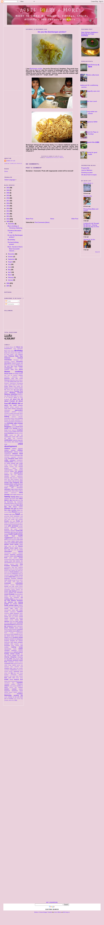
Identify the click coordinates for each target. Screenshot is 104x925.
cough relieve (8, 465)
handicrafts (19, 530)
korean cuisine (15, 562)
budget (10, 431)
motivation (20, 592)
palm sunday (19, 621)
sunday (21, 668)
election (20, 489)
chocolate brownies (9, 455)
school (16, 652)
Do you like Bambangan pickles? (52, 32)
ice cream (20, 549)
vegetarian (20, 684)
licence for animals (14, 568)
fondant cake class (9, 514)
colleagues (12, 460)
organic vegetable (9, 618)
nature (16, 605)
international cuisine (10, 553)
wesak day (13, 687)
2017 (8, 200)
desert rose (13, 471)
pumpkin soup (19, 644)
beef (22, 420)
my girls (20, 599)
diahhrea (6, 474)
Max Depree (16, 380)
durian (6, 481)
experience (13, 492)
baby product (7, 415)
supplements (13, 669)
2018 (8, 198)
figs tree (7, 506)
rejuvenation (7, 649)
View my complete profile (13, 163)
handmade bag (8, 532)
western (20, 687)
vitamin (6, 686)
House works (8, 373)
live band (18, 570)
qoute (12, 645)
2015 (8, 206)
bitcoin (21, 425)
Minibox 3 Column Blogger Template (43, 912)
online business (14, 613)
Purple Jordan (8, 386)
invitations (7, 556)
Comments (10, 304)
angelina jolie (19, 407)
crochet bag (13, 466)
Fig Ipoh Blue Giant (10, 366)
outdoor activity (8, 619)
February (11, 277)
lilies (10, 570)
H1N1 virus (14, 369)
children (7, 448)
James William (57, 912)
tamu (18, 673)
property (6, 640)
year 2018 (20, 697)
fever (19, 500)
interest (20, 551)
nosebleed (12, 611)
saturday (6, 652)
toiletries (6, 676)
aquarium (6, 411)
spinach (16, 663)
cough (21, 463)
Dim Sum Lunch (92, 101)
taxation (6, 674)
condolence (20, 460)
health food (9, 536)
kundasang (14, 565)
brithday (6, 431)
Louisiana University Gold (13, 377)
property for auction (16, 640)
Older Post (74, 218)
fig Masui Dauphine (18, 503)
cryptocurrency (8, 469)
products (6, 639)
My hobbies (11, 381)
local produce (14, 572)
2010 (8, 219)
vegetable (20, 682)
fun (9, 522)
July (9, 264)
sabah (20, 649)
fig (22, 500)
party (11, 623)
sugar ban (15, 668)
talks (15, 673)
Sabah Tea (20, 386)
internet (20, 553)
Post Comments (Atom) (42, 222)
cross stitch (18, 468)
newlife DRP (8, 608)
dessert (20, 471)
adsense (10, 397)
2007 (8, 286)
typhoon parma (19, 681)
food (17, 514)
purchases (7, 645)
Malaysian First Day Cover (13, 378)
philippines (10, 626)
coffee (6, 460)
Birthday (18, 350)
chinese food (17, 453)
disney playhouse (17, 476)
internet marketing (9, 554)
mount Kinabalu (9, 594)
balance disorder (17, 416)
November (11, 254)
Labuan (21, 375)
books (10, 428)
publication (7, 642)
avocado (20, 411)
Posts (9, 301)
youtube (6, 700)
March (10, 275)
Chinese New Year (15, 356)
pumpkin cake (8, 644)
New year (16, 381)
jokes (10, 557)
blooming (13, 426)
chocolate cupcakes (10, 457)
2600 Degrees (66, 912)
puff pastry (14, 642)
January (10, 280)
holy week (20, 539)
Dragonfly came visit (93, 91)
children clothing (9, 450)
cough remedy (18, 465)
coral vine (16, 461)
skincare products (12, 660)
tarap (21, 673)
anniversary (19, 408)
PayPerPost (13, 383)
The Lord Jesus (18, 389)
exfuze (17, 490)
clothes (21, 458)
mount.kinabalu (19, 594)
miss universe (11, 587)
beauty (6, 420)
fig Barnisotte (8, 502)
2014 (8, 208)
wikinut (6, 692)
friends (6, 521)
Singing (6, 388)
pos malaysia (14, 634)
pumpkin (20, 642)
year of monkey (8, 698)
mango (9, 580)
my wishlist (13, 603)
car (18, 435)
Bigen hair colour (9, 351)
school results (15, 654)
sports (14, 665)
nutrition (20, 611)
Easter (17, 364)
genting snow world (9, 524)
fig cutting (13, 505)
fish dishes (20, 508)
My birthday (11, 239)
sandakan (7, 650)
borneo (15, 428)
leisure (6, 569)
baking (6, 416)
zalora (10, 700)
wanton (14, 685)
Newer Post (29, 218)
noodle (6, 611)
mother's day (12, 592)
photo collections (18, 626)
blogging (7, 426)
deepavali (6, 471)
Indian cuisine (19, 373)
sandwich (14, 650)
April (9, 272)
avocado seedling (8, 413)
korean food (14, 564)
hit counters (52, 902)
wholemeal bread (17, 690)
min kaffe (11, 586)
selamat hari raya (17, 655)
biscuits (14, 425)
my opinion (8, 602)
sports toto (20, 665)
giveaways (15, 526)
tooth (13, 676)
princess (11, 637)
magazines (15, 573)
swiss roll (7, 673)
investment (20, 554)
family (7, 496)
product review (18, 637)
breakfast (20, 430)
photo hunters (9, 628)
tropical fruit (18, 679)
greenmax (13, 527)
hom (5, 541)
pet (5, 626)
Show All (97, 251)
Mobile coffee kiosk (93, 75)
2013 (8, 211)
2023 (8, 187)
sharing (6, 657)
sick (10, 658)
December (11, 223)
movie (6, 595)
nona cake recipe (17, 610)
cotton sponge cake (12, 463)
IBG (14, 373)
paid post (12, 621)
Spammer (11, 388)
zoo (13, 700)
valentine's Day (9, 682)
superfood (6, 669)
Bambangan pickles (36, 68)
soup (12, 663)
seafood (9, 655)
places (14, 631)
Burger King (14, 352)
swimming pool (18, 671)
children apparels (17, 448)
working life (18, 695)
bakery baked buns (17, 415)
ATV (15, 347)
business (11, 433)
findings (7, 508)
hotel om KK (13, 546)
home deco (15, 543)
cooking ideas (8, 461)
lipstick (13, 570)
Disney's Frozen (12, 364)
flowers (14, 512)
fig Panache (7, 505)
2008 (8, 283)
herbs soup (11, 539)
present (17, 635)
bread (5, 430)
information (8, 551)
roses (14, 649)
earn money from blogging (13, 481)
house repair (14, 548)
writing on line (12, 697)
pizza (10, 631)
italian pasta (13, 556)
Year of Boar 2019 (11, 396)
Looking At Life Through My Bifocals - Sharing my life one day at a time (91, 225)
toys (5, 677)
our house (19, 618)
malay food (11, 576)
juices (21, 557)
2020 (8, 193)
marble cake (11, 581)
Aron (15, 348)
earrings (6, 486)
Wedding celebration (11, 394)
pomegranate (7, 634)
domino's (15, 477)
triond (11, 679)
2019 (8, 195)
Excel (21, 364)
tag (12, 673)
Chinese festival (13, 358)
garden (12, 522)
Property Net (85, 168)
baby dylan (20, 413)
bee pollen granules (14, 420)
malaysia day (19, 576)
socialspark (7, 663)
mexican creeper (9, 584)
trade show (19, 677)
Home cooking (13, 371)
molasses (20, 587)
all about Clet (15, 399)
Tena (12, 389)
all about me (14, 403)
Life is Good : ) (88, 183)
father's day (8, 500)
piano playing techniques (10, 629)
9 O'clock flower (8, 347)
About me (19, 347)
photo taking (19, 627)
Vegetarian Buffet (92, 122)
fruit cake (12, 521)
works (5, 697)
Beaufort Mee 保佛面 (93, 142)
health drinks (18, 534)
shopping (13, 657)
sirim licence (16, 658)
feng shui (15, 500)
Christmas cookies (9, 361)
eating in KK (14, 486)
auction (14, 411)
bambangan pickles (9, 418)
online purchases (13, 615)
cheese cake (10, 441)
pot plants (7, 635)
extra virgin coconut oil (16, 494)
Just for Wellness (86, 170)
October (10, 256)
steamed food (19, 666)
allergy (12, 407)
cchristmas (20, 438)
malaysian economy (10, 578)
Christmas (8, 360)
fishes (18, 510)
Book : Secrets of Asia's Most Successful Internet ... (15, 248)
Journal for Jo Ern (89, 239)
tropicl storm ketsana (9, 681)
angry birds (7, 408)
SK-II (15, 386)
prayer (12, 635)
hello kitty (16, 538)
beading (20, 418)
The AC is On (87, 196)
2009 (8, 221)
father (21, 498)
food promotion (15, 516)
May (9, 269)
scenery (11, 652)
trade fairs (11, 677)
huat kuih (13, 549)
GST (16, 368)
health (11, 534)
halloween (7, 530)
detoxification (18, 473)
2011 (8, 216)
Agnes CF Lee (10, 160)
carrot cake (15, 436)
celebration (8, 440)
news (16, 608)
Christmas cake (18, 359)
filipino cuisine (18, 506)
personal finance (9, 624)
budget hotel (16, 431)
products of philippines (16, 639)
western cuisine (10, 689)
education (7, 489)
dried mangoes (15, 479)
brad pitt (20, 428)
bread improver (12, 430)
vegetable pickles (9, 684)
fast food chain (14, 498)
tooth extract (19, 676)
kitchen (9, 562)
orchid (21, 616)
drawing (20, 477)
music (18, 595)
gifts (9, 526)
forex (10, 517)
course (6, 466)
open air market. (13, 616)
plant (18, 631)
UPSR (5, 392)
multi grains (12, 595)
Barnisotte (20, 348)
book (17, 426)
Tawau (8, 389)
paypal (14, 623)
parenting (6, 623)
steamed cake (8, 666)
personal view (19, 624)
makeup (12, 575)
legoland (20, 567)
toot (10, 676)
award (15, 413)
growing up (8, 529)
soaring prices (19, 661)
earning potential (18, 484)
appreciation (19, 410)
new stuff (20, 607)
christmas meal (13, 458)
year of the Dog (18, 698)
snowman (11, 661)
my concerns (14, 597)
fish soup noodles (10, 510)
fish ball (13, 508)
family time (15, 497)
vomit (11, 685)
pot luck (21, 634)
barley (16, 418)
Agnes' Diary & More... (52, 10)
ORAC (21, 381)
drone (21, 479)
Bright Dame (7, 352)
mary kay (20, 581)
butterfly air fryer (18, 433)
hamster (13, 530)
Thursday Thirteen (9, 391)
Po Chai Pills (19, 384)
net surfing (14, 607)
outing (16, 619)
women (10, 692)
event (13, 490)
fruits (18, 521)
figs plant (20, 505)
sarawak (20, 650)
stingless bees (8, 668)
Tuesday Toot (18, 391)
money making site (17, 589)
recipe (21, 647)
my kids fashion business (13, 600)
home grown (14, 544)
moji (16, 587)
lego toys (14, 567)
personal (20, 623)
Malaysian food (8, 380)
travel (6, 679)
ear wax (17, 481)
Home (6, 171)
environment (7, 490)
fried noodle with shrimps (15, 519)
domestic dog (8, 477)
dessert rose (8, 473)
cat (14, 438)
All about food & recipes (89, 175)
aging (15, 397)
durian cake (11, 481)
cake (6, 435)
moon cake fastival (10, 591)
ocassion (6, 613)
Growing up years (87, 172)
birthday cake (12, 423)
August (10, 262)
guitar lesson (18, 529)
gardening (16, 522)
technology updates (17, 674)
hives (15, 539)
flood (10, 512)
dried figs (7, 479)
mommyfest (7, 589)
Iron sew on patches (10, 375)
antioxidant (7, 410)
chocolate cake (19, 455)
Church (14, 363)
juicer (15, 557)
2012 (8, 213)
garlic (21, 522)
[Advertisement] (13, 57)
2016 (8, 203)
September (11, 259)
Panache (6, 383)
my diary (16, 599)
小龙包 (15, 700)
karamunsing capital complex (11, 559)
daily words (19, 469)
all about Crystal (13, 400)
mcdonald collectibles (13, 583)
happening (15, 532)
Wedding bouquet (16, 392)
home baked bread (13, 541)
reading (13, 647)
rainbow (17, 645)
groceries (20, 527)
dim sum (13, 474)
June (9, 267)
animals (14, 408)
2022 (8, 190)
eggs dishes (14, 489)
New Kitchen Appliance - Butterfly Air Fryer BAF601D (90, 34)
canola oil (12, 435)
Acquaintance (8, 348)
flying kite (20, 512)
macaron (9, 573)
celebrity (15, 440)
